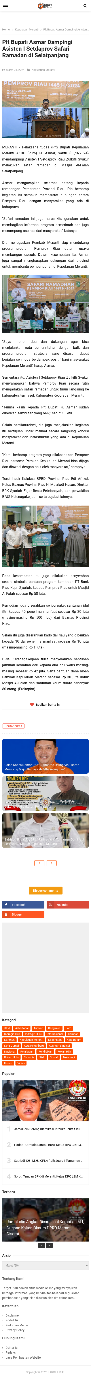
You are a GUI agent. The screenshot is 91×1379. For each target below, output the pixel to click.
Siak (42, 1057)
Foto (68, 1028)
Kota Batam (74, 1039)
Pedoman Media (17, 1325)
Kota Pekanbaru (34, 1045)
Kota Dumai (11, 1045)
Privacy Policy (15, 1330)
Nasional (9, 1051)
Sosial (54, 1057)
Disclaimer (13, 1315)
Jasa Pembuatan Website (23, 1357)
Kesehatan (55, 1039)
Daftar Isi (12, 1347)
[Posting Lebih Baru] (39, 863)
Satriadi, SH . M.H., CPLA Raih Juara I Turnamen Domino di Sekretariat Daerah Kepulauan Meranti (44, 842)
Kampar (73, 1034)
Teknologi (69, 1057)
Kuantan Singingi (59, 1045)
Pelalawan (26, 1051)
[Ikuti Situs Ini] (23, 914)
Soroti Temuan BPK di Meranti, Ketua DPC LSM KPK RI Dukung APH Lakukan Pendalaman (41, 804)
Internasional (55, 1034)
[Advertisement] (45, 968)
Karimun (9, 1039)
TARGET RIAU (56, 1372)
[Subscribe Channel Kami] (68, 905)
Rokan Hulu (11, 1057)
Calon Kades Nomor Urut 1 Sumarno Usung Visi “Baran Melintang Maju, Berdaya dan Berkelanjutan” (41, 767)
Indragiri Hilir (12, 1034)
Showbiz (29, 1057)
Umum (8, 1063)
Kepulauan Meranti (44, 69)
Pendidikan (45, 1051)
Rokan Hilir (64, 1051)
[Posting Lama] (52, 863)
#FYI (7, 1028)
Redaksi (11, 1352)
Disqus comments (45, 890)
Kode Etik (12, 1320)
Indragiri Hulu (33, 1034)
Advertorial (21, 1028)
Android (38, 1028)
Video (21, 1063)
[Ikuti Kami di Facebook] (23, 905)
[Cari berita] (85, 5)
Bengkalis (54, 1028)
